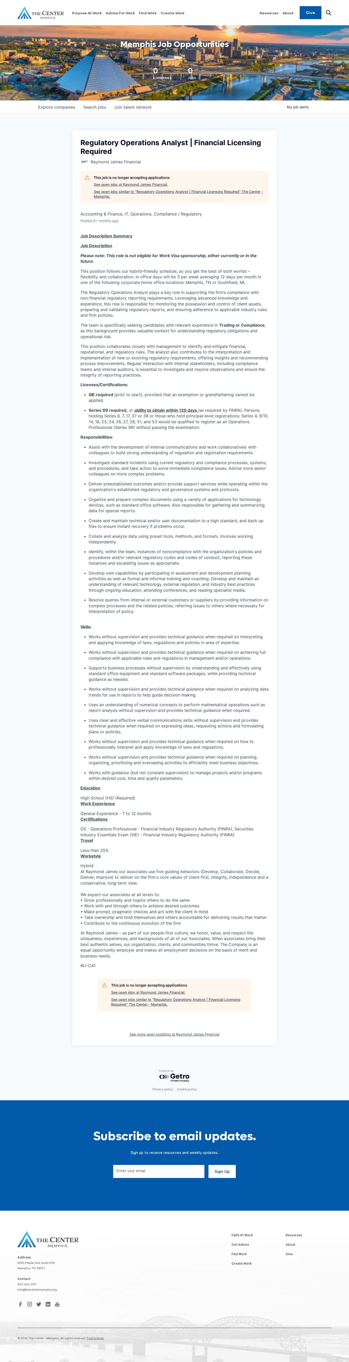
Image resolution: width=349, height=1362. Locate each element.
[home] (40, 13)
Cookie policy (187, 1089)
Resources (269, 13)
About (288, 13)
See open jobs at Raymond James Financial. (131, 184)
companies (56, 107)
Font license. (95, 1339)
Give (310, 12)
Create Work (172, 13)
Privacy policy (163, 1089)
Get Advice (240, 1245)
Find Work (148, 13)
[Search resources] (328, 13)
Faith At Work (242, 1236)
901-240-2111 (26, 1285)
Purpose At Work (87, 13)
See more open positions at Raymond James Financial (174, 1034)
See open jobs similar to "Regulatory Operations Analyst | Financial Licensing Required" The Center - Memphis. (178, 194)
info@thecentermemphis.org (37, 1290)
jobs (94, 107)
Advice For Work (120, 13)
